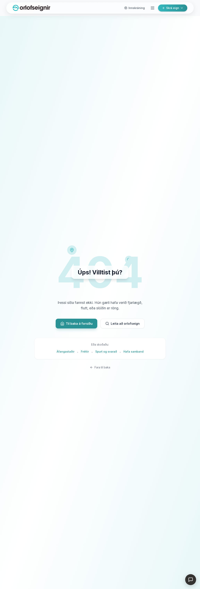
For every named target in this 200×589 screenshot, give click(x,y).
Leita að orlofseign (125, 323)
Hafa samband (133, 351)
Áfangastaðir (65, 351)
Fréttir (85, 351)
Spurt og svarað (106, 351)
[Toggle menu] (152, 8)
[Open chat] (190, 579)
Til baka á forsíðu (79, 323)
